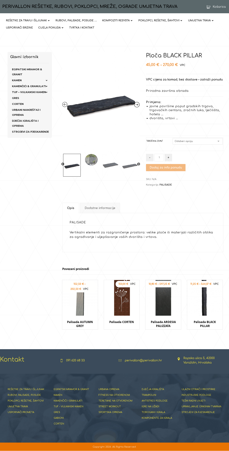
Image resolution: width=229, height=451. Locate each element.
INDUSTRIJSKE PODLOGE (196, 395)
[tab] (70, 208)
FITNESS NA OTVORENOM (114, 395)
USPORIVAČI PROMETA (21, 412)
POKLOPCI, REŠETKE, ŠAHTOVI (26, 401)
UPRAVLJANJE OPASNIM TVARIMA (201, 406)
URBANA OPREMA (109, 389)
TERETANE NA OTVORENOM (115, 401)
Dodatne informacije (100, 208)
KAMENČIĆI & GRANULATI (29, 86)
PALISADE (165, 185)
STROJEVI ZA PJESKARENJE (30, 131)
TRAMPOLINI (149, 395)
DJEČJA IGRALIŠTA (153, 389)
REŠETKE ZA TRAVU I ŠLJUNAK (26, 389)
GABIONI (59, 418)
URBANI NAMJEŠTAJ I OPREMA (26, 112)
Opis (70, 208)
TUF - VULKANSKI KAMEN (68, 406)
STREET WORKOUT (110, 406)
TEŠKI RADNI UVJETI (193, 401)
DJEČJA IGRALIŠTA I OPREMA (25, 123)
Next (138, 164)
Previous (63, 164)
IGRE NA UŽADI (150, 406)
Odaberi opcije (80, 333)
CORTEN (18, 104)
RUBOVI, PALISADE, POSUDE (24, 395)
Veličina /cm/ (155, 141)
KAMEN (17, 80)
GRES (15, 98)
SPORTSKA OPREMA (110, 412)
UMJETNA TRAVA (18, 406)
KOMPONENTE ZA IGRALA (157, 418)
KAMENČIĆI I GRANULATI (68, 401)
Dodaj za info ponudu (166, 167)
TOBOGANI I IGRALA (153, 412)
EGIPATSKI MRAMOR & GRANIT (27, 72)
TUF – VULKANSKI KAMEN (29, 92)
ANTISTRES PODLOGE (155, 401)
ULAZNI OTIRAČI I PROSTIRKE (198, 389)
